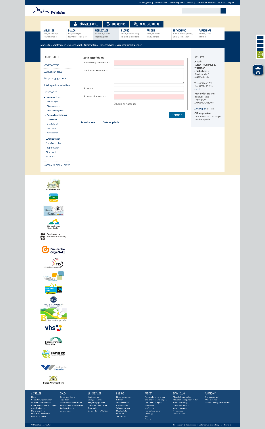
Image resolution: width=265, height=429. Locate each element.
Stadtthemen (57, 24)
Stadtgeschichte (53, 71)
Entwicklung (182, 33)
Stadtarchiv (121, 416)
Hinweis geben (144, 2)
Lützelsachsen (53, 138)
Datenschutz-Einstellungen (210, 424)
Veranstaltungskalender (57, 115)
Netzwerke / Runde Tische (71, 402)
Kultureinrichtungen (153, 402)
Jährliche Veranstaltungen (156, 399)
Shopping (149, 413)
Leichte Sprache (177, 2)
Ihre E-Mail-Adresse (95, 96)
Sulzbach (50, 156)
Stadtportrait (51, 65)
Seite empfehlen (111, 122)
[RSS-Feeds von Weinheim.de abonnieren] (260, 49)
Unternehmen (211, 399)
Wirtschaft (205, 33)
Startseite (45, 44)
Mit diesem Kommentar (96, 70)
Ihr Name (88, 88)
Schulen (119, 399)
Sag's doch (64, 399)
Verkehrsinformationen (41, 402)
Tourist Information (153, 411)
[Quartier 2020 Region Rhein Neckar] (132, 354)
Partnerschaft (52, 132)
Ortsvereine (52, 119)
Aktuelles (51, 33)
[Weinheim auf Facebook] (260, 37)
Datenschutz (191, 424)
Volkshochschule (123, 408)
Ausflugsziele (150, 408)
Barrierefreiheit (160, 2)
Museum (120, 413)
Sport (147, 416)
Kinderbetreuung (123, 397)
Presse (190, 2)
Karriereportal (150, 24)
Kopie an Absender (126, 103)
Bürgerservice (89, 24)
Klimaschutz (178, 411)
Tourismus (119, 24)
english (231, 2)
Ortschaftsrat (52, 124)
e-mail (197, 89)
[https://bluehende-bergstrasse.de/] (132, 315)
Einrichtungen (52, 101)
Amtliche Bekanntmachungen (43, 405)
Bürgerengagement (55, 78)
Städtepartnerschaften (57, 85)
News (33, 397)
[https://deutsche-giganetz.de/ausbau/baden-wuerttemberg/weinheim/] (132, 249)
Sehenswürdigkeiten (55, 110)
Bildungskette (122, 405)
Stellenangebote (38, 411)
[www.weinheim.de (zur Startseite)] (50, 13)
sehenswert (150, 405)
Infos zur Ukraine (38, 416)
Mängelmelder (66, 411)
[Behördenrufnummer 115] (132, 262)
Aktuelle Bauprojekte (182, 397)
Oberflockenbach (54, 143)
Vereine (148, 419)
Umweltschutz (179, 413)
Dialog (77, 33)
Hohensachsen (106, 44)
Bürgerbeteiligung (67, 397)
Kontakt (221, 2)
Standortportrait (212, 397)
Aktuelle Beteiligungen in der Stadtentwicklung (72, 406)
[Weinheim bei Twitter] (260, 45)
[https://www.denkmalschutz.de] (132, 301)
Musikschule (121, 411)
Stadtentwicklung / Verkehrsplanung (181, 406)
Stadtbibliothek (122, 402)
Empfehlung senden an (97, 62)
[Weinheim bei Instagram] (260, 41)
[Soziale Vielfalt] (132, 275)
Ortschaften (90, 44)
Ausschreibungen (38, 408)
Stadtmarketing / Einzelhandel (218, 402)
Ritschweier (52, 152)
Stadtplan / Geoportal (205, 2)
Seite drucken (88, 122)
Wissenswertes (53, 106)
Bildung (130, 33)
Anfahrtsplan (200, 108)
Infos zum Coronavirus (40, 413)
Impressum (178, 424)
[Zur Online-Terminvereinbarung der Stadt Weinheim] (260, 55)
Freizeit (153, 33)
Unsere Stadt (102, 33)
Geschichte (51, 128)
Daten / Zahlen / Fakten (57, 165)
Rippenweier (52, 147)
